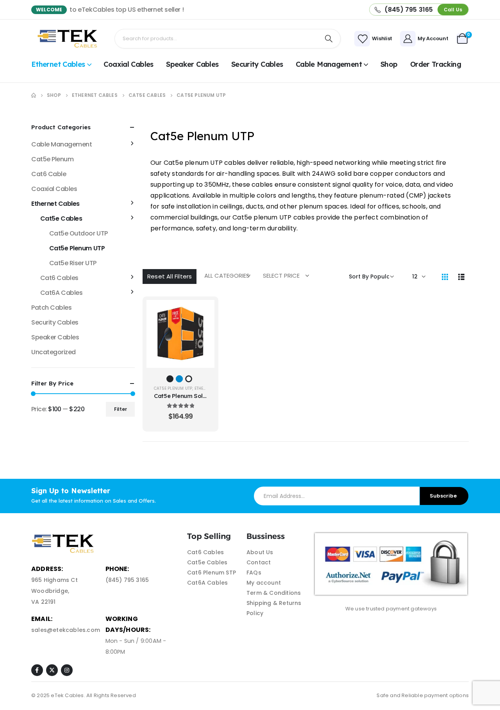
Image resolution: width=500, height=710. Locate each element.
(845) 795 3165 (127, 580)
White (188, 378)
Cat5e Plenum (52, 159)
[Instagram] (67, 670)
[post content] (180, 334)
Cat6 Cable (48, 173)
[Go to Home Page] (33, 95)
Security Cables (257, 64)
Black (169, 378)
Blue (179, 378)
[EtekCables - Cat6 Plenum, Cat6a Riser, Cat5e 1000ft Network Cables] (69, 38)
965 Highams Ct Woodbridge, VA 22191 (54, 591)
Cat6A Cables (61, 292)
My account (263, 583)
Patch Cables (51, 307)
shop (388, 64)
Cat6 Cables (59, 277)
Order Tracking (435, 64)
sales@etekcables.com (65, 630)
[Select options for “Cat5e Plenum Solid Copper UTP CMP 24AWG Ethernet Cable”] (203, 311)
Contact (258, 562)
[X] (52, 670)
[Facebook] (37, 670)
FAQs (253, 572)
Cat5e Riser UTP (72, 263)
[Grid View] (445, 276)
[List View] (461, 276)
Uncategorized (53, 352)
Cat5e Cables (61, 218)
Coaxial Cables (128, 64)
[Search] (329, 38)
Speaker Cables (192, 64)
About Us (259, 552)
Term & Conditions (273, 593)
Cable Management (329, 64)
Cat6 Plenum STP (211, 572)
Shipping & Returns (274, 603)
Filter (120, 409)
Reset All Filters (169, 276)
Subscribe (443, 495)
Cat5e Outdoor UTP (78, 233)
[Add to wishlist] (202, 331)
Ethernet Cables (58, 64)
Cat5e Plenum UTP (173, 388)
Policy (254, 613)
